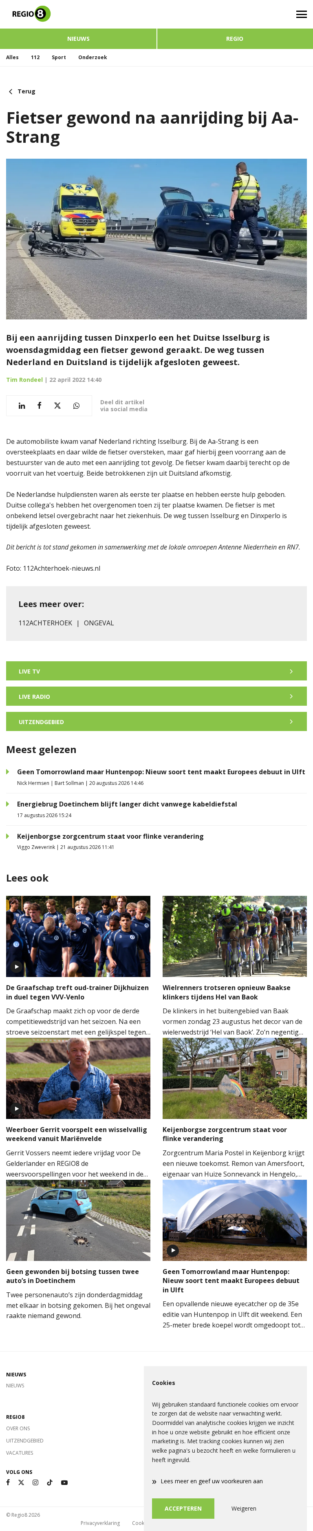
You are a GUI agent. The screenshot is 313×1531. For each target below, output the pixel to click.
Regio (234, 38)
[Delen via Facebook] (39, 406)
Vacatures (19, 1452)
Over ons (18, 1428)
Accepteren (183, 1508)
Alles (12, 57)
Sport (59, 57)
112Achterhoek (45, 622)
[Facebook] (8, 1482)
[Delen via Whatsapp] (76, 406)
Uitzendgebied (25, 1440)
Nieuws (78, 38)
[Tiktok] (49, 1482)
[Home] (78, 14)
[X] (21, 1482)
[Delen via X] (57, 406)
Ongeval (99, 622)
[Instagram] (35, 1482)
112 (35, 57)
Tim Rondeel (24, 379)
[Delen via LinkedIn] (22, 406)
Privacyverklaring (100, 1523)
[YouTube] (64, 1482)
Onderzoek (92, 57)
